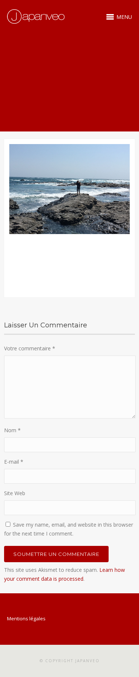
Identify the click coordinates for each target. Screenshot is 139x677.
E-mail (13, 461)
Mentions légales (26, 618)
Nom (12, 430)
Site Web (14, 493)
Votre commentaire (29, 348)
